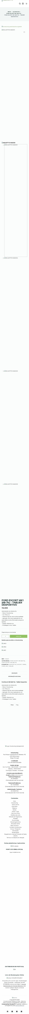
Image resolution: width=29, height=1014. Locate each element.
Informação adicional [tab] (14, 676)
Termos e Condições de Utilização (15, 837)
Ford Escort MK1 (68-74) (17, 660)
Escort (19, 664)
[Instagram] (16, 1011)
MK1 (7, 666)
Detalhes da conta (15, 815)
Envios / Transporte (15, 829)
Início (14, 801)
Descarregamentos (15, 822)
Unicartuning (14, 803)
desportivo (13, 664)
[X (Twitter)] (12, 1011)
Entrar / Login (15, 811)
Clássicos (14, 808)
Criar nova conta (15, 813)
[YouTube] (21, 1011)
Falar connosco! (14, 825)
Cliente (14, 810)
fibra (24, 664)
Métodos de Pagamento (15, 816)
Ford (3, 666)
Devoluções (15, 830)
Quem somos (15, 804)
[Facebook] (7, 1011)
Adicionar (18, 636)
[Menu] (26, 3)
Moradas (15, 818)
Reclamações (15, 832)
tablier (10, 666)
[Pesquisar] (20, 3)
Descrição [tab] (14, 673)
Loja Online (14, 806)
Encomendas (15, 820)
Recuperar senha (15, 823)
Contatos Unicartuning (15, 827)
